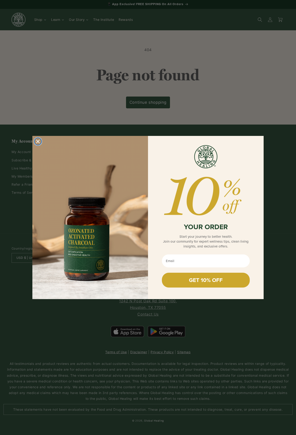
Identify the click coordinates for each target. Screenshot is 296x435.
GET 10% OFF (206, 280)
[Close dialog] (38, 141)
